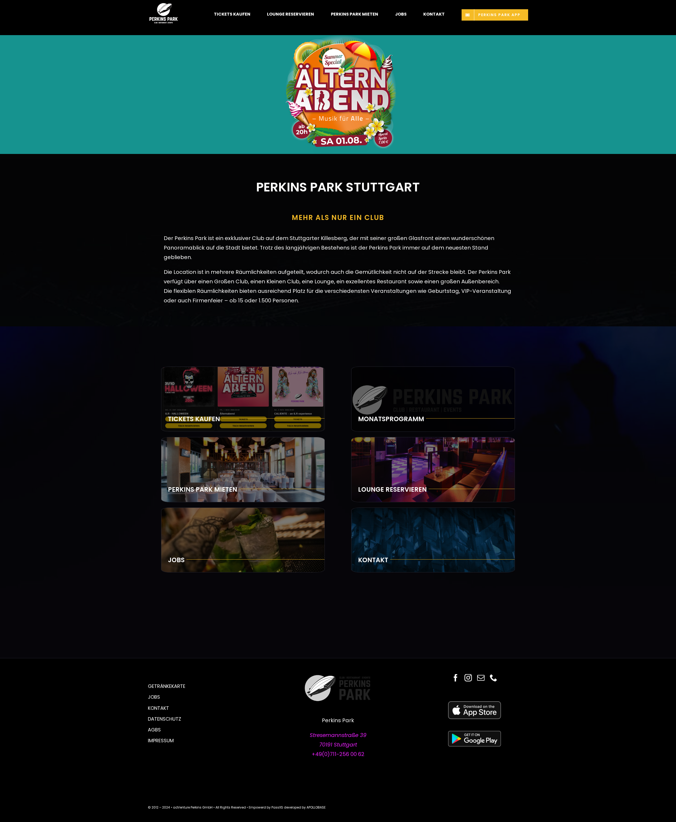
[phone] (493, 678)
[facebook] (455, 678)
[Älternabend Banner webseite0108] (338, 37)
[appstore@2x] (474, 704)
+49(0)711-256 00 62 (338, 754)
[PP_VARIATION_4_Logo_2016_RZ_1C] (338, 676)
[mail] (481, 678)
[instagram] (468, 678)
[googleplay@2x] (474, 733)
